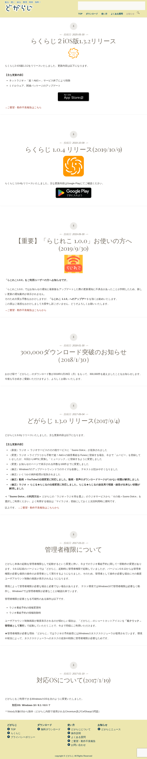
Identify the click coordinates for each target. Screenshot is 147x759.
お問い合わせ (78, 745)
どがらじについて (81, 729)
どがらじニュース (111, 729)
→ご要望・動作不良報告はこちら (23, 107)
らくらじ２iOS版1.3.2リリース (73, 40)
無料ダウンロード (50, 729)
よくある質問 (117, 14)
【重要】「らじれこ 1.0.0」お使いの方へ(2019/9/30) (73, 244)
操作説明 (76, 733)
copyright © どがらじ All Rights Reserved (73, 756)
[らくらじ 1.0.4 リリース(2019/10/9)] (73, 178)
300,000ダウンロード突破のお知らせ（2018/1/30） (73, 355)
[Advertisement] (111, 5)
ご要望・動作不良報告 (83, 741)
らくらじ (16, 733)
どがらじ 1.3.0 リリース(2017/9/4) (73, 420)
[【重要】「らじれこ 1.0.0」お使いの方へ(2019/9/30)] (73, 275)
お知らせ (130, 14)
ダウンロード (92, 14)
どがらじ (12, 725)
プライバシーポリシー (23, 737)
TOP (80, 14)
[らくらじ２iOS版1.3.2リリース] (73, 61)
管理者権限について (73, 549)
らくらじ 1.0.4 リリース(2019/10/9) (73, 149)
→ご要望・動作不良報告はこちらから (25, 310)
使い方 (104, 14)
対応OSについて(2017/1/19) (74, 679)
